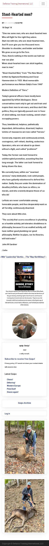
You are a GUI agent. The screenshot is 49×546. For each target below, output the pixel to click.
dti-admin (9, 23)
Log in (7, 414)
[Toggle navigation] (43, 3)
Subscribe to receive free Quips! (20, 359)
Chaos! (10, 379)
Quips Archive (24, 403)
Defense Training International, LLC (28, 544)
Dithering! (11, 383)
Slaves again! (12, 392)
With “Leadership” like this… (13, 257)
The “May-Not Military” (35, 257)
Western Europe (14, 386)
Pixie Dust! (11, 389)
